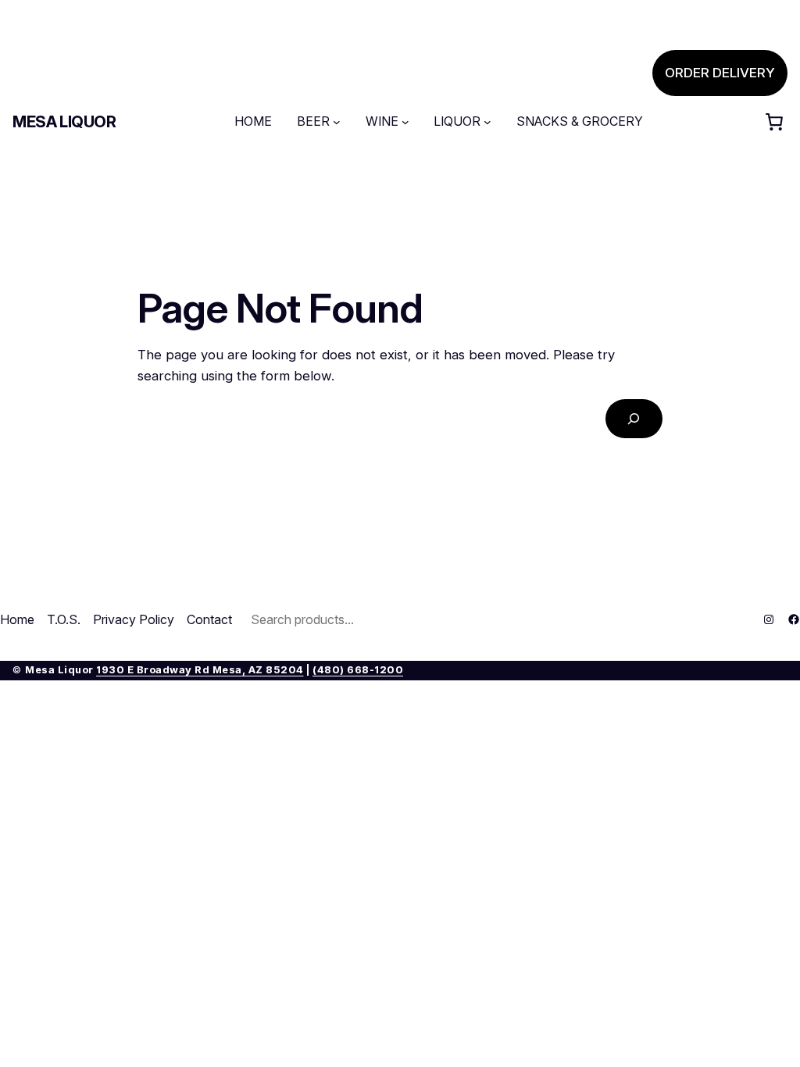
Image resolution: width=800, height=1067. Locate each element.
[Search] (633, 419)
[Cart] (774, 122)
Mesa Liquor (64, 121)
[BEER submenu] (337, 122)
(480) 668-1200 (357, 670)
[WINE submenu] (405, 122)
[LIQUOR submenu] (487, 122)
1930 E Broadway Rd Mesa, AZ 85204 (200, 670)
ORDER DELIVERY (720, 72)
